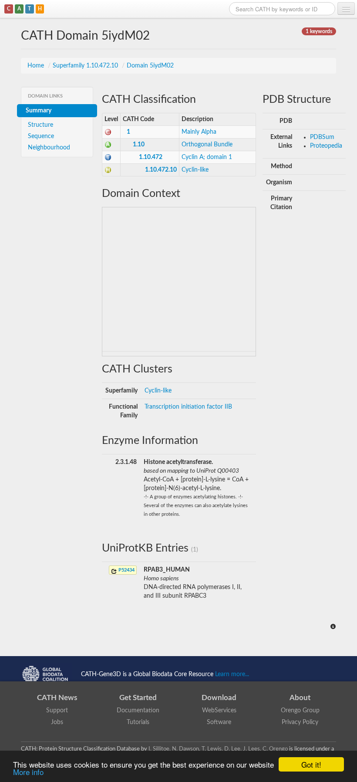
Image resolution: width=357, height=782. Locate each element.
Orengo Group (300, 711)
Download (219, 697)
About (300, 697)
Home (36, 66)
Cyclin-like (195, 170)
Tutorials (138, 722)
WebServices (219, 711)
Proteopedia (326, 146)
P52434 (126, 570)
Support (57, 711)
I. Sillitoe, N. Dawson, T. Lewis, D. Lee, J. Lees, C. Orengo (218, 749)
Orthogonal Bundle (207, 145)
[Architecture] (107, 145)
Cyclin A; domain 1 (207, 157)
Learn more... (232, 674)
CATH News (57, 697)
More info (28, 771)
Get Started (138, 697)
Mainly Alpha (199, 132)
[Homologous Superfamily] (107, 170)
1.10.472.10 (161, 170)
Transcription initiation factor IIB (188, 407)
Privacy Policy (300, 722)
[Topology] (107, 157)
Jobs (57, 722)
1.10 (139, 145)
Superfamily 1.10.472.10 (86, 66)
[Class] (107, 132)
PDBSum (322, 137)
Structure (40, 125)
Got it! (311, 764)
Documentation (138, 711)
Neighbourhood (49, 148)
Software (219, 722)
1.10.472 (150, 157)
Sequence (41, 136)
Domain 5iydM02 (150, 66)
